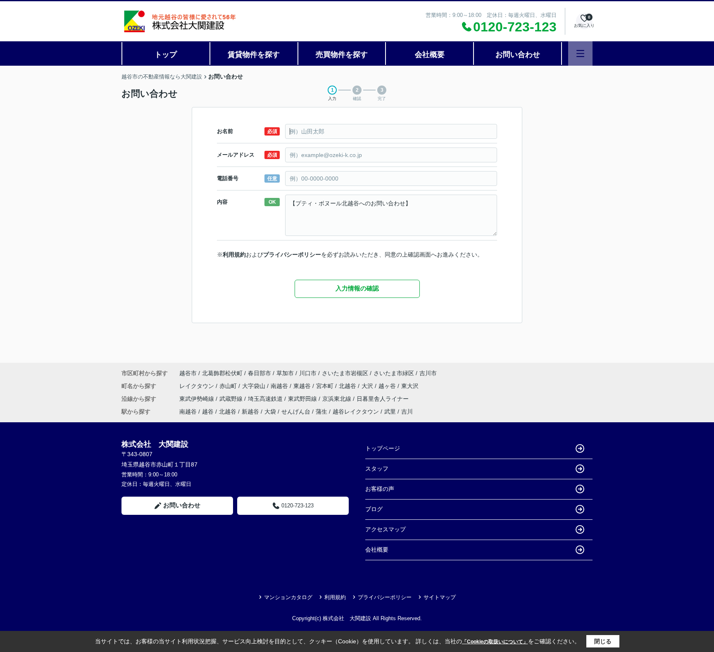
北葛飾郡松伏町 (222, 373)
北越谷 (348, 386)
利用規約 (234, 254)
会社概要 (430, 54)
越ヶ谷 (387, 386)
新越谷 (250, 411)
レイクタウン (197, 386)
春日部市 (259, 373)
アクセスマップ (385, 529)
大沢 (368, 386)
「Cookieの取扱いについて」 (495, 642)
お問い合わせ (517, 54)
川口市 (308, 373)
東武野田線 (303, 398)
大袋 (270, 411)
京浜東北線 (337, 398)
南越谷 (280, 386)
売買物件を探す (342, 54)
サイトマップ (440, 597)
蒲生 (321, 411)
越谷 (208, 411)
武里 (390, 411)
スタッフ (376, 468)
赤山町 (228, 386)
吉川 (407, 411)
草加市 (285, 373)
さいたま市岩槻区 (345, 373)
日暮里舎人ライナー (383, 398)
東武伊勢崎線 (197, 398)
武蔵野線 (231, 398)
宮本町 (325, 386)
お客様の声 (379, 488)
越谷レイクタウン (356, 411)
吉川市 (428, 373)
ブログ (374, 509)
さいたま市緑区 (394, 373)
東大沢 (410, 386)
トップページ (382, 448)
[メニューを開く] (580, 53)
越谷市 (188, 373)
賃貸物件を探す (254, 54)
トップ (166, 54)
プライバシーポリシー (292, 254)
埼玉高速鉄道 (266, 398)
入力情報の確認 (357, 288)
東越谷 (302, 386)
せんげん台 (295, 411)
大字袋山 (254, 386)
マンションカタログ (288, 597)
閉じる (603, 641)
